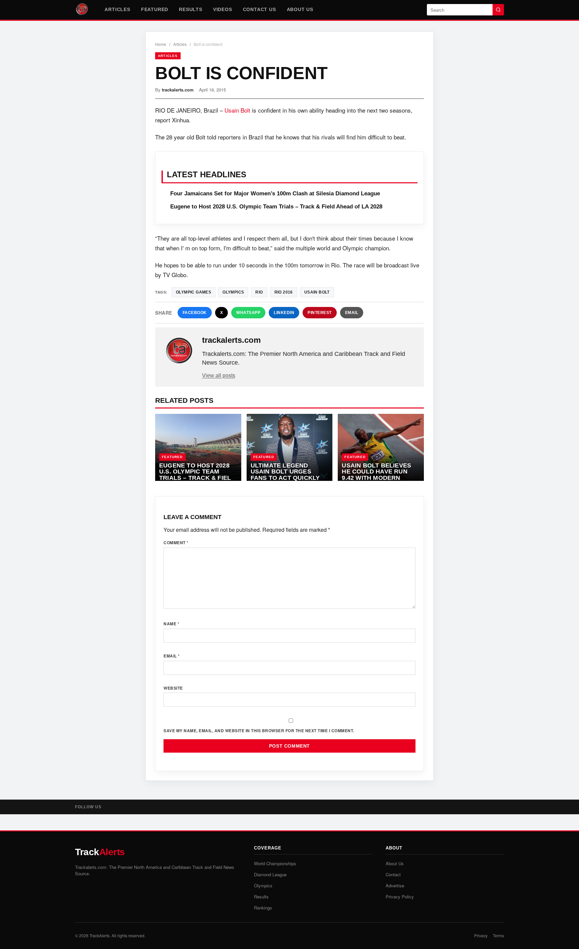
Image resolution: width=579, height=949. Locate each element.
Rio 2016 (283, 292)
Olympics (233, 292)
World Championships (275, 863)
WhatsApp (248, 312)
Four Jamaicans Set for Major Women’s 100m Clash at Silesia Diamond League (275, 193)
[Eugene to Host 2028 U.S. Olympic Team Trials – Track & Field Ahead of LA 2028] (198, 447)
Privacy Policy (400, 896)
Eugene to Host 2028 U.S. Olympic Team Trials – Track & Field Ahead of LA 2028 (276, 206)
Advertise (395, 885)
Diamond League (270, 874)
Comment (176, 543)
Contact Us (259, 9)
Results (190, 9)
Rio (259, 292)
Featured (154, 9)
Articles (117, 9)
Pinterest (320, 312)
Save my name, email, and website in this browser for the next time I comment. (259, 730)
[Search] (498, 9)
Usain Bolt (237, 110)
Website (173, 688)
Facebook (195, 312)
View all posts (218, 375)
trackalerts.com (178, 89)
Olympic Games (193, 292)
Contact (393, 874)
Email (352, 312)
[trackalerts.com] (179, 350)
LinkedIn (284, 312)
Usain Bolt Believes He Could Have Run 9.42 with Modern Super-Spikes (376, 475)
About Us (300, 9)
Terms (498, 935)
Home (160, 44)
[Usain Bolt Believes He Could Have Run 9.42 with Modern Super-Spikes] (381, 447)
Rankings (263, 907)
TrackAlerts (99, 935)
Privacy (481, 935)
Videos (222, 9)
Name (171, 624)
